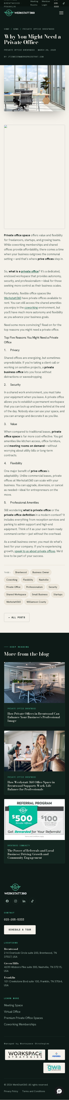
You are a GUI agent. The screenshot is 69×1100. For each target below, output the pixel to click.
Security (53, 587)
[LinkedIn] (24, 901)
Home (6, 29)
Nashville (44, 579)
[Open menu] (61, 13)
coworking (31, 307)
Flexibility (28, 579)
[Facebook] (7, 901)
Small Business (40, 594)
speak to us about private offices (35, 551)
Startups (58, 594)
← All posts (17, 617)
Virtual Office (12, 1012)
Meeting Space (13, 1005)
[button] (59, 1091)
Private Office (13, 587)
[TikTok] (63, 3)
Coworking (11, 579)
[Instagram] (15, 901)
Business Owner (40, 572)
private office (30, 271)
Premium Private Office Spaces (23, 1018)
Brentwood (21, 572)
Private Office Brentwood (38, 29)
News (16, 29)
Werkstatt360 (12, 298)
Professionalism (34, 587)
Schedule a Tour (20, 929)
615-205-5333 (14, 919)
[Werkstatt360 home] (19, 13)
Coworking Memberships (20, 1024)
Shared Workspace (16, 594)
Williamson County (36, 601)
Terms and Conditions (33, 1091)
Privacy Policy (11, 1091)
